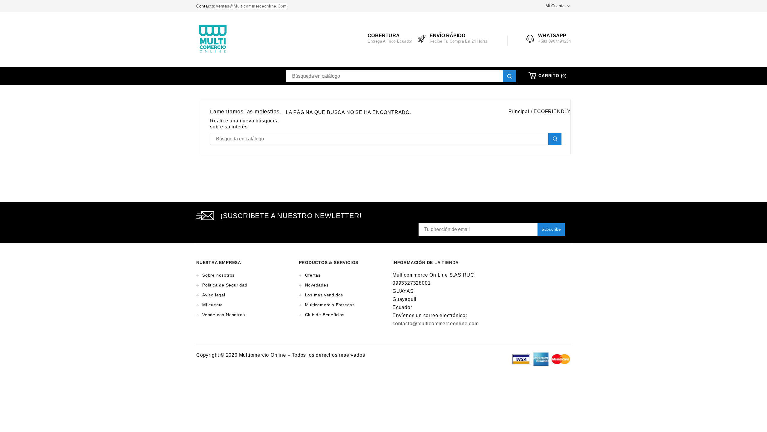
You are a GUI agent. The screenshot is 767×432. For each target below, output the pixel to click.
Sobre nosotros (218, 275)
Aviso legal (213, 294)
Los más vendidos (324, 294)
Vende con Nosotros (223, 314)
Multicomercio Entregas (330, 304)
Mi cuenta (212, 304)
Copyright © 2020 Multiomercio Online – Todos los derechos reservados (280, 355)
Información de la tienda (425, 262)
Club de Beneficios (325, 314)
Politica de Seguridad (224, 285)
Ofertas (313, 275)
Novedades (317, 285)
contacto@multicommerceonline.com (435, 323)
